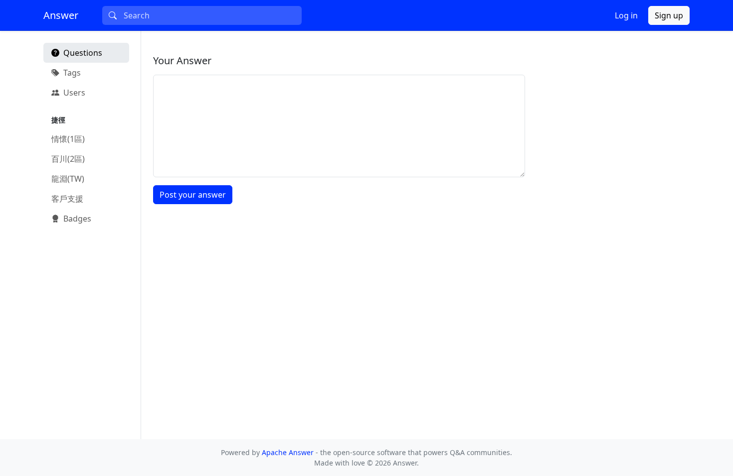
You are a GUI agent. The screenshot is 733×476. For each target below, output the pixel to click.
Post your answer (193, 194)
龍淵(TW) (67, 178)
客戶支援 (67, 198)
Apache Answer (289, 452)
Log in (626, 15)
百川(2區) (68, 158)
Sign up (669, 15)
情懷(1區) (68, 138)
